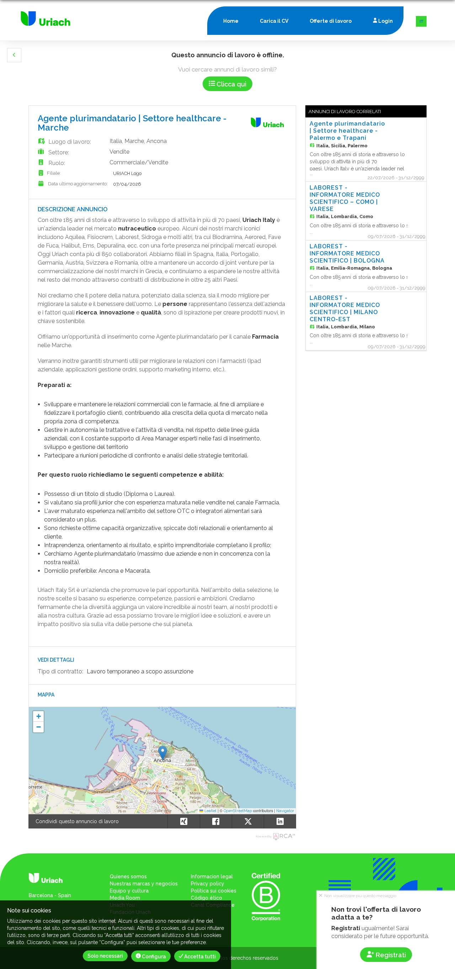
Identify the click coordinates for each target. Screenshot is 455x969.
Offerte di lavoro (331, 21)
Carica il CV (274, 21)
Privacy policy (207, 883)
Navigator (285, 811)
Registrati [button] (390, 955)
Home (231, 21)
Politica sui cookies (213, 891)
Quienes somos (128, 876)
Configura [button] (153, 956)
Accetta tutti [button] (199, 956)
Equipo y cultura (129, 891)
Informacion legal (212, 876)
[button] (14, 55)
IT (421, 21)
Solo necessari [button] (105, 956)
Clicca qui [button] (230, 84)
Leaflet (209, 811)
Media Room (125, 898)
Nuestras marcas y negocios (144, 883)
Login (385, 21)
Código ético (206, 898)
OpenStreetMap (238, 811)
